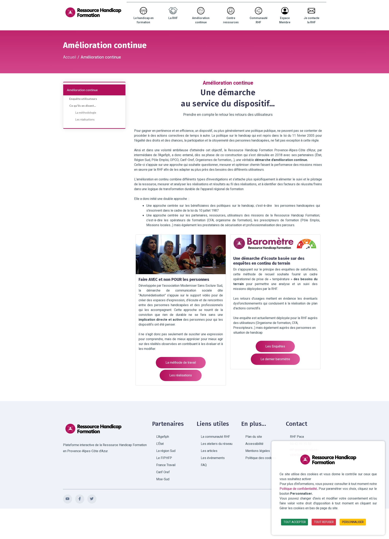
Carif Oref (163, 472)
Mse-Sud (162, 479)
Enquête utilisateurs (83, 98)
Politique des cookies (260, 458)
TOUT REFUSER (324, 522)
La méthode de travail (181, 362)
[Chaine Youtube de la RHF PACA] (67, 499)
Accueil (69, 57)
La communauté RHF (215, 436)
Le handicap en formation (144, 20)
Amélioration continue (200, 20)
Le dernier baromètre (275, 359)
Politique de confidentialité (298, 488)
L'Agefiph (162, 436)
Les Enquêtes (275, 346)
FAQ (204, 465)
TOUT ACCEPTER (294, 522)
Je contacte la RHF (311, 20)
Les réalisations (85, 119)
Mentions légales (257, 450)
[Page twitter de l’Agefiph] (91, 499)
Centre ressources (231, 20)
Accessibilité (254, 443)
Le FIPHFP (164, 458)
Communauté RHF (258, 20)
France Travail (165, 465)
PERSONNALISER (353, 522)
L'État (160, 443)
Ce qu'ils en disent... (82, 105)
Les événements (213, 458)
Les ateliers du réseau (216, 443)
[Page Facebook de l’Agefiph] (79, 499)
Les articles (209, 450)
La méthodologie (85, 112)
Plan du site (253, 436)
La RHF (173, 18)
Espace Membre (284, 20)
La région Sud (165, 450)
